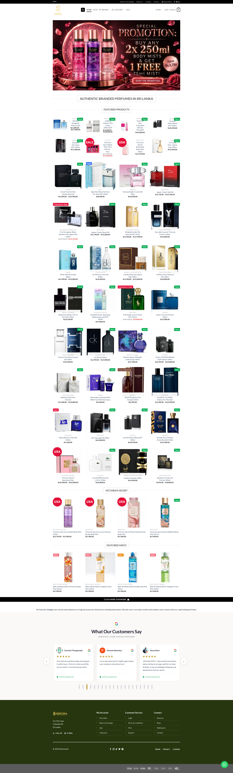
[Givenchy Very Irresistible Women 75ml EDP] (125, 126)
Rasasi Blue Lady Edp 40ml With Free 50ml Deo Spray (100, 398)
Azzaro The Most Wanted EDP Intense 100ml (165, 358)
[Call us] (179, 2)
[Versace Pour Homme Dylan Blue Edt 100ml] (165, 422)
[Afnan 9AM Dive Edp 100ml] (68, 259)
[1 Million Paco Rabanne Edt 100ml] (165, 259)
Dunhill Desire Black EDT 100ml (172, 123)
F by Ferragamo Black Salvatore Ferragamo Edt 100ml (68, 234)
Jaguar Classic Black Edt (100, 232)
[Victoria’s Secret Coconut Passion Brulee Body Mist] (100, 513)
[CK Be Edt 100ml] (100, 342)
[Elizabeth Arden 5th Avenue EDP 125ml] (133, 217)
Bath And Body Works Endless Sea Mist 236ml (132, 588)
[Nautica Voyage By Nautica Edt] (60, 124)
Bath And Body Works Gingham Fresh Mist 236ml (164, 588)
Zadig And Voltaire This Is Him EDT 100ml (68, 316)
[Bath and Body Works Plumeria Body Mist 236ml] (68, 567)
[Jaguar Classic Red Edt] (165, 176)
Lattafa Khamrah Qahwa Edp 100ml (133, 276)
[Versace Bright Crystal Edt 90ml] (133, 176)
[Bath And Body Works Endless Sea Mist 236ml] (133, 567)
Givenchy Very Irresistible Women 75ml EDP (140, 125)
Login (130, 718)
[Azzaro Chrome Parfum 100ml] (165, 299)
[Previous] (53, 519)
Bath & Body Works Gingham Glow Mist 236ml (98, 588)
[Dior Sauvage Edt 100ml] (100, 422)
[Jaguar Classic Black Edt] (100, 217)
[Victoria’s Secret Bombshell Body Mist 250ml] (125, 147)
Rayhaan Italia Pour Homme (68, 398)
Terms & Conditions (135, 723)
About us (139, 2)
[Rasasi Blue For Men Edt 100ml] (68, 422)
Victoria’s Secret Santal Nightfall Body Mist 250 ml (164, 533)
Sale (128, 10)
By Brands (103, 10)
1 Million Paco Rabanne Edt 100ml (165, 276)
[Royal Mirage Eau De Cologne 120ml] (133, 382)
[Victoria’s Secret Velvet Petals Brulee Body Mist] (133, 513)
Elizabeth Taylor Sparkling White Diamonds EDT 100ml (100, 317)
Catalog (148, 2)
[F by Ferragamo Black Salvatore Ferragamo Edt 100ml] (68, 217)
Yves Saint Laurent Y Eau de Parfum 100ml (165, 233)
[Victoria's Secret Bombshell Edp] (68, 462)
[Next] (180, 519)
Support (131, 733)
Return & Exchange (127, 2)
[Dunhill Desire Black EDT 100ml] (157, 124)
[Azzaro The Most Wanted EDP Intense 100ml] (165, 342)
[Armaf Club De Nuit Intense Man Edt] (68, 176)
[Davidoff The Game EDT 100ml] (60, 145)
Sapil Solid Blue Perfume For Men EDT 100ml (100, 193)
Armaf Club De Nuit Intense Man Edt (68, 193)
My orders (103, 718)
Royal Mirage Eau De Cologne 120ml (133, 398)
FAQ (130, 728)
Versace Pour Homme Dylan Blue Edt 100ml (165, 439)
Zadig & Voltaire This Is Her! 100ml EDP (108, 124)
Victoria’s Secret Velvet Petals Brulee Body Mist (131, 533)
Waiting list (161, 728)
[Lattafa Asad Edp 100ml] (133, 462)
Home (89, 10)
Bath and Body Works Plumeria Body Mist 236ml (67, 588)
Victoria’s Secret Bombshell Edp (68, 479)
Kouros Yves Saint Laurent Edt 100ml (68, 358)
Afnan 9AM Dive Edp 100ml (68, 276)
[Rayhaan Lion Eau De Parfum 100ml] (165, 462)
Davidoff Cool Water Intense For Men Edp (165, 398)
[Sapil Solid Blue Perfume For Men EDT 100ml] (100, 176)
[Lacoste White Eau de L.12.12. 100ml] (100, 462)
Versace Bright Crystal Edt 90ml (133, 193)
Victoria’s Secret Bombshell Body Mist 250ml (140, 147)
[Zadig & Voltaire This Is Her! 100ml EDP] (92, 125)
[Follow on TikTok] (116, 749)
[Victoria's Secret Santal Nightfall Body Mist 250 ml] (165, 513)
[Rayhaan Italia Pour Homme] (68, 382)
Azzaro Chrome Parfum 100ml (165, 316)
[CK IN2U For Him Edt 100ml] (100, 259)
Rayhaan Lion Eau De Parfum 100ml (165, 479)
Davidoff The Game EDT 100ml (75, 145)
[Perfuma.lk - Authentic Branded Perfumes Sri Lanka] (65, 10)
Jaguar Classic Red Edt (165, 192)
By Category (117, 10)
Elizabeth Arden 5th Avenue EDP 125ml (132, 233)
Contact (156, 2)
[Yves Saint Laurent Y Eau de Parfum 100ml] (165, 217)
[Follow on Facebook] (174, 2)
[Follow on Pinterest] (122, 749)
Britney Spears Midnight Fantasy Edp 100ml (133, 358)
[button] (224, 764)
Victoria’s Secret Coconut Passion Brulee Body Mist (98, 533)
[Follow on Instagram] (113, 749)
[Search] (83, 10)
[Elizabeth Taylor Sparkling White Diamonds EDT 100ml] (100, 299)
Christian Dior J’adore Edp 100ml (172, 145)
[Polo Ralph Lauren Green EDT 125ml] (133, 299)
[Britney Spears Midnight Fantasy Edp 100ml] (133, 342)
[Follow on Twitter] (119, 749)
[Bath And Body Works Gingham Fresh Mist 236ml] (165, 567)
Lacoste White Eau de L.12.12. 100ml (100, 479)
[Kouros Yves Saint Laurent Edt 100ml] (68, 342)
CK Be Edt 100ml (100, 357)
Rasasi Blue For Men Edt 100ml (68, 439)
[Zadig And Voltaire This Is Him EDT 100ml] (68, 299)
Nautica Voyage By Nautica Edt (75, 123)
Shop (95, 10)
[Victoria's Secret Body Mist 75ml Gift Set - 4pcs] (92, 148)
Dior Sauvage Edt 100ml (100, 438)
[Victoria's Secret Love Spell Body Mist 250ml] (68, 513)
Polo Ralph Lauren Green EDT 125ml (132, 316)
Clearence (103, 733)
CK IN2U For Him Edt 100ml (100, 276)
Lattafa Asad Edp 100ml (133, 478)
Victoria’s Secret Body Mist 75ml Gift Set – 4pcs (107, 147)
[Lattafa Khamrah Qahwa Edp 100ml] (133, 259)
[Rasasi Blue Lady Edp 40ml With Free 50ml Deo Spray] (100, 382)
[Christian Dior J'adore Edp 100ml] (157, 145)
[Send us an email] (176, 2)
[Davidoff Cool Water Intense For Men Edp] (165, 382)
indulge (49, 609)
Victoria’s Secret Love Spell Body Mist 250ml (67, 533)
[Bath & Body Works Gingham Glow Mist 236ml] (100, 567)
